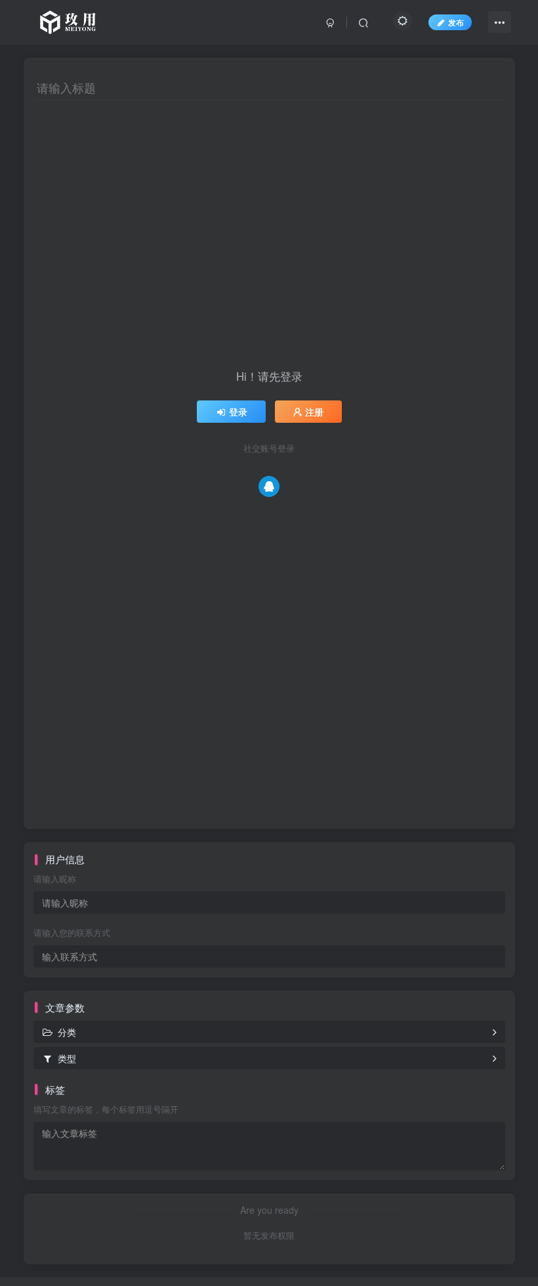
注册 (314, 411)
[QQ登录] (269, 486)
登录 (238, 411)
